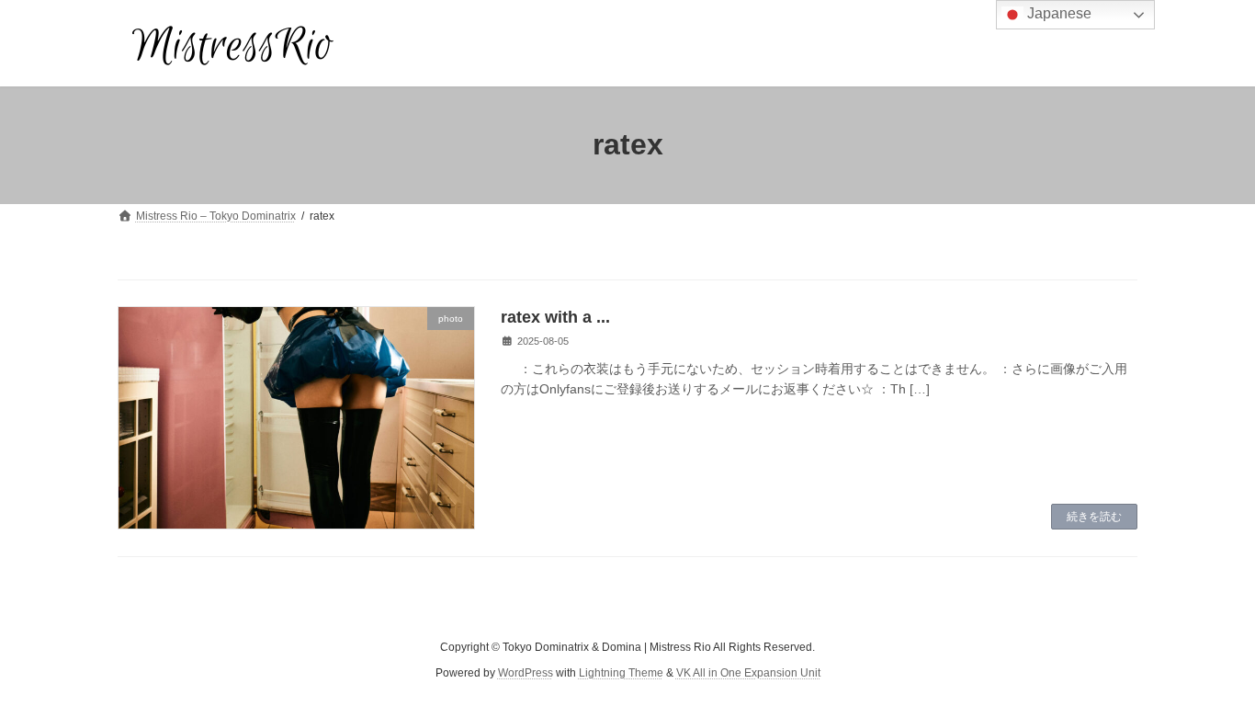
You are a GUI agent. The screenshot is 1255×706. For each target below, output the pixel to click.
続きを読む (1094, 516)
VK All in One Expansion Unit (748, 672)
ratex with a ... (555, 317)
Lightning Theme (621, 672)
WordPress (525, 672)
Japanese (1057, 13)
